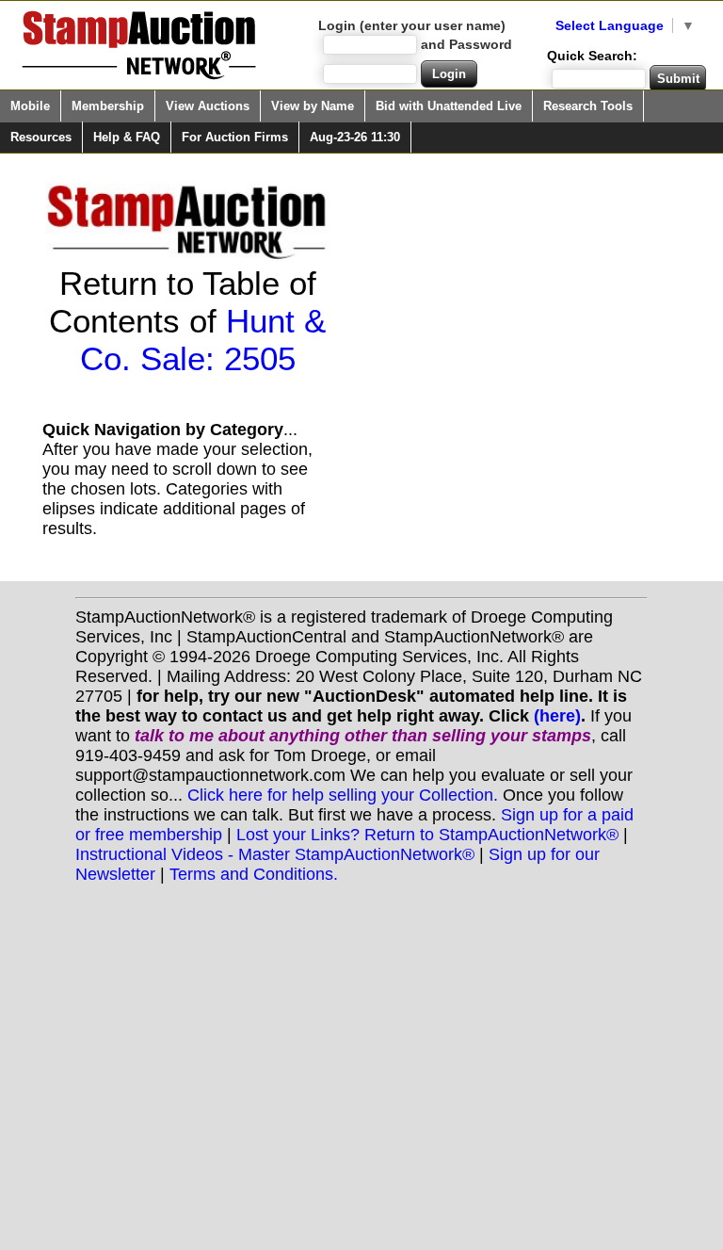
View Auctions (207, 106)
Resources (41, 137)
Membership (108, 106)
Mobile (30, 106)
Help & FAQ (126, 137)
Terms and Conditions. (253, 874)
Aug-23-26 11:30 (355, 137)
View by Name (312, 106)
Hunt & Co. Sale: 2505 (203, 339)
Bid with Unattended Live (449, 106)
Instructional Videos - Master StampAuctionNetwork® (274, 854)
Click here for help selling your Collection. (342, 795)
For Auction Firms (235, 137)
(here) (557, 715)
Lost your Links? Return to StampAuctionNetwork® (427, 834)
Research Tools (588, 106)
